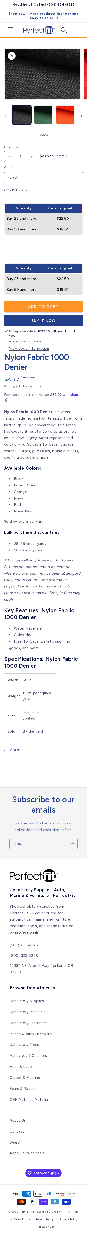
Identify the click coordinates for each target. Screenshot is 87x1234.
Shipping (10, 386)
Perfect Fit (27, 1211)
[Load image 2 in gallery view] (43, 115)
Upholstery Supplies (27, 1001)
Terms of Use (46, 1226)
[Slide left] (5, 116)
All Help (73, 1211)
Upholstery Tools (24, 1045)
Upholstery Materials (27, 1012)
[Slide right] (81, 116)
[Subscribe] (72, 843)
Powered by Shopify (48, 1211)
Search (16, 1142)
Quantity (11, 147)
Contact (17, 1131)
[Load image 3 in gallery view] (65, 115)
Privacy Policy (68, 1219)
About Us (18, 1120)
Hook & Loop (21, 1067)
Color (8, 167)
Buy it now (44, 320)
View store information (29, 348)
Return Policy (45, 1219)
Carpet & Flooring (25, 1078)
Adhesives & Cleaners (28, 1056)
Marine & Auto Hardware (31, 1034)
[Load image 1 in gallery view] (21, 115)
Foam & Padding (24, 1088)
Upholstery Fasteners (28, 1023)
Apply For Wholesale (27, 1153)
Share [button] (14, 749)
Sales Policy (22, 1219)
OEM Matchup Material (29, 1099)
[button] (9, 30)
